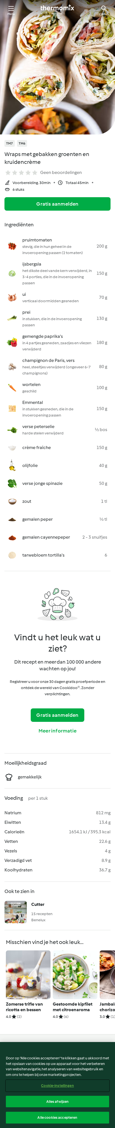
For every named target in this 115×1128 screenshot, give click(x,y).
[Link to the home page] (57, 10)
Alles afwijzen (57, 1101)
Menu (11, 14)
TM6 (22, 143)
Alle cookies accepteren (57, 1117)
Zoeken (104, 14)
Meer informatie (57, 731)
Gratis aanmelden (57, 204)
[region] (57, 1085)
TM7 (9, 143)
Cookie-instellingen (57, 1085)
